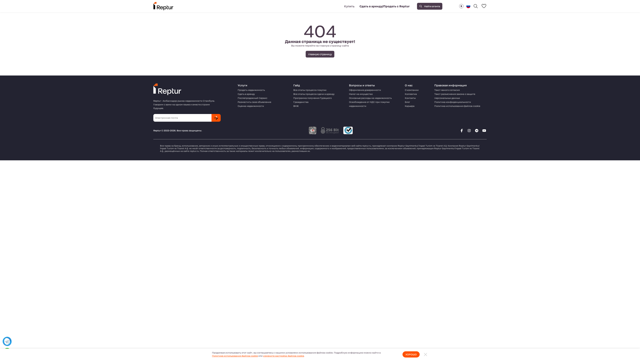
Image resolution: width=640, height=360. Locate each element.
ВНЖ (296, 106)
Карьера (409, 106)
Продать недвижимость (251, 90)
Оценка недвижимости (251, 106)
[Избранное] (484, 6)
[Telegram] (476, 130)
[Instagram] (469, 130)
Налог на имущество (361, 94)
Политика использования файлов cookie (457, 106)
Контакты (410, 98)
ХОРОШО (411, 354)
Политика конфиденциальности (452, 102)
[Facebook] (461, 130)
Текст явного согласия (447, 90)
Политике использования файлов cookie (235, 355)
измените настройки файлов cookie (283, 355)
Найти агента (432, 6)
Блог (407, 102)
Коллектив (411, 94)
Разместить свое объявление (254, 102)
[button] (461, 6)
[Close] (425, 354)
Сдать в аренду (246, 94)
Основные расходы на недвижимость (370, 98)
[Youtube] (484, 130)
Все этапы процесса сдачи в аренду (313, 94)
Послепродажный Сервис (252, 98)
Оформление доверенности (365, 90)
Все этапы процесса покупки (309, 90)
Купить (349, 6)
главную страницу (320, 54)
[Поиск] (475, 6)
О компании (412, 90)
